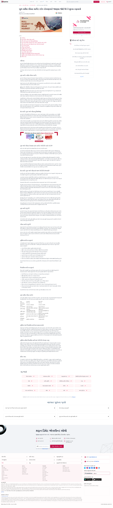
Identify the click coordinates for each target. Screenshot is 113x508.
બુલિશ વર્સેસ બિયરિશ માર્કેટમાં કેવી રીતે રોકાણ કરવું (33, 55)
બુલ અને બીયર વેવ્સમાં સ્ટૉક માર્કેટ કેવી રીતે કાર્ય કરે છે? (34, 42)
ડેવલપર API (44, 479)
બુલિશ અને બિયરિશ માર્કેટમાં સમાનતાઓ (31, 53)
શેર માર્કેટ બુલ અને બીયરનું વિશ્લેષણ (30, 41)
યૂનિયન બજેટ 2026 (5, 477)
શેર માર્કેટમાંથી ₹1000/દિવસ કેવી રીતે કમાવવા (82, 49)
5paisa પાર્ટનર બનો (66, 468)
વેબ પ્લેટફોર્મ (44, 468)
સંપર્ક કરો (2, 491)
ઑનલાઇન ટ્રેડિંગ (46, 376)
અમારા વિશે (3, 467)
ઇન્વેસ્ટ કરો (32, 1)
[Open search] (67, 2)
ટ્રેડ (37, 1)
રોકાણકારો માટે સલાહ (5, 496)
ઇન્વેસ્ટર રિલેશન (4, 468)
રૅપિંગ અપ (24, 56)
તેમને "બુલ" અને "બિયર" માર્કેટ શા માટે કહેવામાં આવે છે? (16, 408)
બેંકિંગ (64, 385)
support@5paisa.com (93, 457)
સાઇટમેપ (3, 472)
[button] (108, 2)
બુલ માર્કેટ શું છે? (25, 45)
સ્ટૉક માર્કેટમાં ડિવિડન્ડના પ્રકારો (82, 65)
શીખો (55, 1)
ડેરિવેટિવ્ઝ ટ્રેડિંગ (24, 468)
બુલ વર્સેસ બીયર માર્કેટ (27, 52)
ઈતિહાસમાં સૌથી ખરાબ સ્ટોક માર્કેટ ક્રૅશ (82, 62)
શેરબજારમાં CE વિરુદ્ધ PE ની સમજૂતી (82, 73)
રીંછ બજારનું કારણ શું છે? (64, 408)
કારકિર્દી (3, 471)
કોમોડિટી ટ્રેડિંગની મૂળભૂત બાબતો (82, 376)
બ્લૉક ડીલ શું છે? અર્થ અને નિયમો (81, 69)
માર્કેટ (51, 1)
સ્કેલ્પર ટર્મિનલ (44, 467)
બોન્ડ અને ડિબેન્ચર (29, 390)
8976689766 (96, 461)
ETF (64, 390)
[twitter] (89, 468)
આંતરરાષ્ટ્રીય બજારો (47, 385)
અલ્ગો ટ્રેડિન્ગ (82, 390)
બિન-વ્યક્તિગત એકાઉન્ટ (66, 471)
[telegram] (85, 468)
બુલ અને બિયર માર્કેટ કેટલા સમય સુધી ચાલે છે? (14, 416)
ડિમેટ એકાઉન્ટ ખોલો (81, 32)
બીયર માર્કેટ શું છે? (26, 47)
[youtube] (97, 468)
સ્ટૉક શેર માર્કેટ (32, 5)
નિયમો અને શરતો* (82, 34)
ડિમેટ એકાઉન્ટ (29, 376)
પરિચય (23, 38)
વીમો (47, 390)
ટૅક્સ (82, 381)
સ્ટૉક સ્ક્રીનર (24, 472)
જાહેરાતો (3, 479)
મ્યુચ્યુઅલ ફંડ (64, 376)
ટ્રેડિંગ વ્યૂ (43, 477)
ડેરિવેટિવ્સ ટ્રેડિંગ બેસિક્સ (64, 381)
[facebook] (92, 468)
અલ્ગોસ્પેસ (44, 476)
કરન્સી (82, 385)
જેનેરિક (29, 385)
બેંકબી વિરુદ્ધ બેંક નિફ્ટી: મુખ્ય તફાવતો (81, 45)
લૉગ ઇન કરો (103, 1)
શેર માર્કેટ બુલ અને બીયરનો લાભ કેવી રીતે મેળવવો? (33, 44)
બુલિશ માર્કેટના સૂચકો (26, 48)
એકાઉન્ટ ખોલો (96, 1)
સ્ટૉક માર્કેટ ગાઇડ (25, 5)
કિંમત (47, 1)
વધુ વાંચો (81, 76)
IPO (29, 381)
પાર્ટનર (60, 1)
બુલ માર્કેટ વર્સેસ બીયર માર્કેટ (28, 39)
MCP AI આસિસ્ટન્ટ (45, 475)
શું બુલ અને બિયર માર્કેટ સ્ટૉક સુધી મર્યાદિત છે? (68, 416)
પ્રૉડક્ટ (41, 1)
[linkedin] (94, 468)
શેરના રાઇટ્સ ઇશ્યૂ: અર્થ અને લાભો (81, 53)
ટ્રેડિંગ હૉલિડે (46, 381)
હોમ (20, 5)
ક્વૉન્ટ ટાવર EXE (44, 480)
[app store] (97, 479)
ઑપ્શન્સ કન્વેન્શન (4, 475)
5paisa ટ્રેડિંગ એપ (45, 472)
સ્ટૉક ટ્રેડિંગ (24, 467)
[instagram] (87, 468)
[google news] (99, 468)
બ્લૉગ (2, 476)
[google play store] (88, 479)
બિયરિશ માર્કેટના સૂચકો (27, 50)
